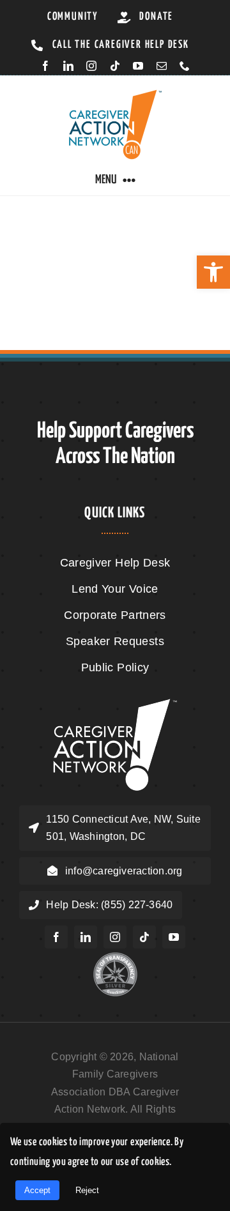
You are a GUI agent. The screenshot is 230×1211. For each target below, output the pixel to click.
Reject (87, 1190)
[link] (213, 272)
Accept (37, 1190)
